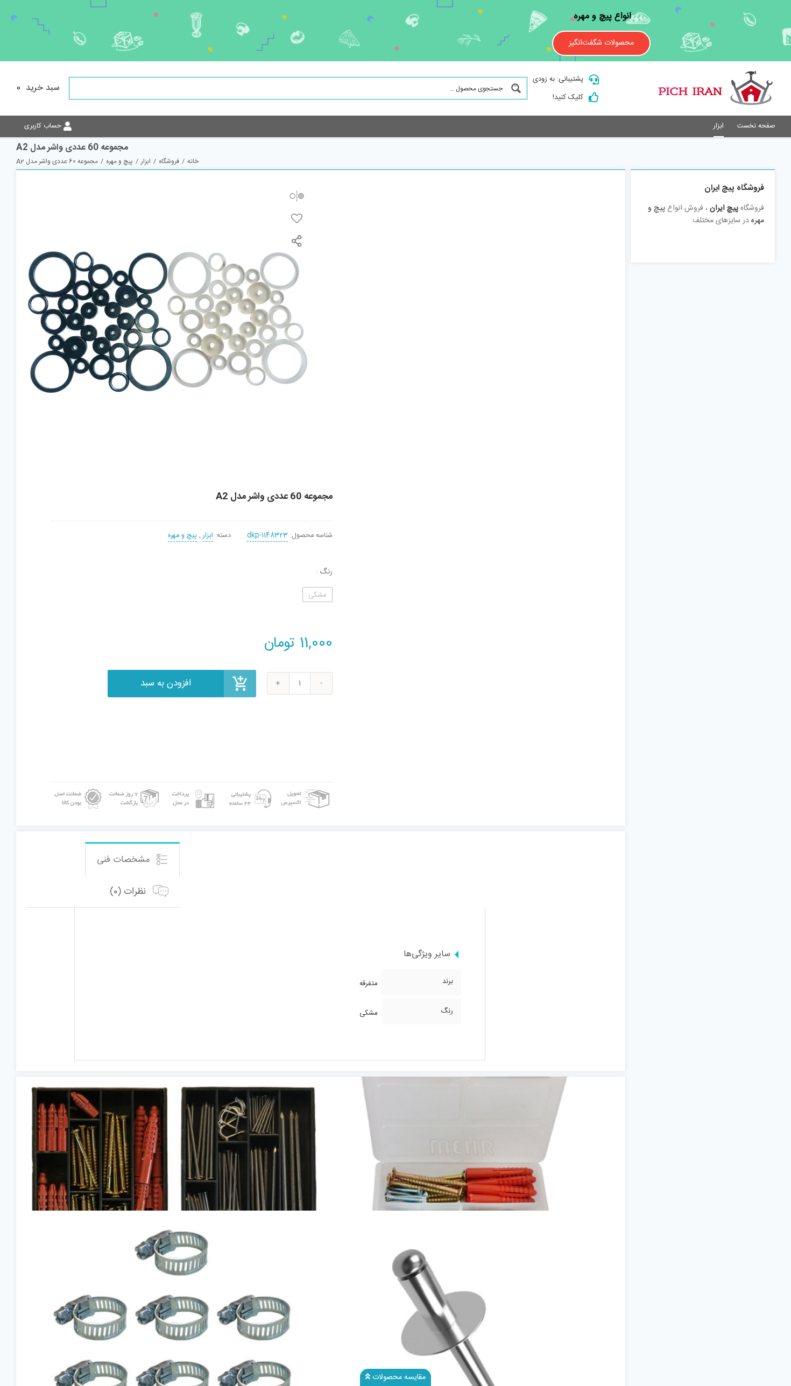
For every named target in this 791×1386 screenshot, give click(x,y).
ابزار (208, 535)
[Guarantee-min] (77, 786)
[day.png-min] (134, 786)
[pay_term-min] (191, 786)
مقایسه (296, 195)
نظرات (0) (129, 891)
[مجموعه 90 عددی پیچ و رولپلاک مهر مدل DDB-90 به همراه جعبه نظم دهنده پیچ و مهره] (468, 1166)
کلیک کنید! (568, 97)
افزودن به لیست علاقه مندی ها (296, 218)
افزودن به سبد (165, 683)
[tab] (132, 858)
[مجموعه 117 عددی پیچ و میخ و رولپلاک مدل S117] (174, 1166)
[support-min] (249, 786)
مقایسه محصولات (398, 1377)
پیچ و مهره (182, 535)
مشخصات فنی (125, 859)
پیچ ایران (724, 208)
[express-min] (306, 786)
